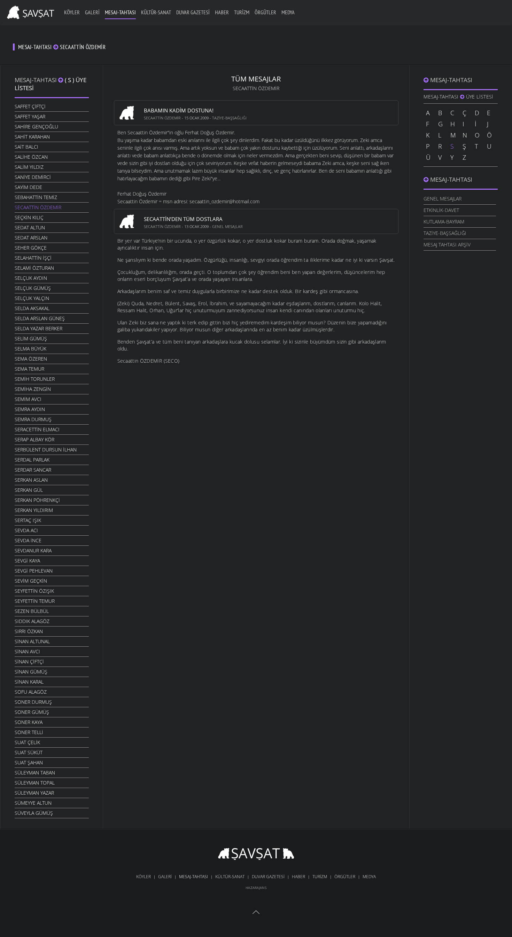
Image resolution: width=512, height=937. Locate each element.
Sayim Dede (28, 187)
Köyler (72, 12)
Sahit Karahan (32, 136)
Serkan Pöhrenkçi (37, 500)
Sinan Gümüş (31, 671)
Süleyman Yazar (34, 792)
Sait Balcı (26, 146)
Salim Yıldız (29, 167)
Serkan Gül (29, 490)
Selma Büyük (30, 348)
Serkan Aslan (31, 480)
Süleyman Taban (35, 772)
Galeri (92, 12)
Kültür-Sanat (156, 12)
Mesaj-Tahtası (120, 12)
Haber (222, 12)
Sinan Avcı (27, 651)
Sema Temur (29, 368)
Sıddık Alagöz (32, 621)
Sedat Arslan (31, 237)
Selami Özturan (34, 268)
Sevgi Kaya (27, 560)
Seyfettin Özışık (34, 591)
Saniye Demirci (33, 177)
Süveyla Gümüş (34, 813)
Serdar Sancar (33, 469)
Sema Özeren (31, 358)
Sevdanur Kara (33, 550)
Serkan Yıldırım (34, 510)
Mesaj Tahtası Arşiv (447, 244)
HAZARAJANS (256, 887)
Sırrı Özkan (29, 631)
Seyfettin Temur (35, 601)
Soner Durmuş (33, 702)
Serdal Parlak (32, 459)
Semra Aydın (30, 409)
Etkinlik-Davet (441, 210)
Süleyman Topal (35, 782)
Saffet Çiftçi (30, 106)
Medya (288, 12)
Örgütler (265, 12)
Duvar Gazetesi (193, 12)
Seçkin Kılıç (29, 217)
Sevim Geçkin (31, 580)
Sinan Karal (29, 681)
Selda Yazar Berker (38, 328)
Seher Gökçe (31, 247)
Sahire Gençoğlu (36, 126)
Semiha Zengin (33, 389)
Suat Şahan (29, 762)
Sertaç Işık (28, 520)
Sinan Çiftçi (29, 661)
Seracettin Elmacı (37, 429)
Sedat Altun (30, 227)
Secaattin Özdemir (38, 207)
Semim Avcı (28, 399)
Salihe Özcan (31, 156)
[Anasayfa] (29, 11)
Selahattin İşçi (33, 257)
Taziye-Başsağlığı (229, 117)
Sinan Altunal (32, 641)
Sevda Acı (26, 530)
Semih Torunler (35, 379)
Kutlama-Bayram (444, 221)
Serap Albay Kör (34, 439)
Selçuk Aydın (31, 278)
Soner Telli (29, 732)
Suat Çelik (27, 742)
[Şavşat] (256, 855)
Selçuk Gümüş (33, 288)
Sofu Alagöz (31, 691)
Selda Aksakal (32, 308)
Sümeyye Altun (33, 803)
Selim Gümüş (31, 338)
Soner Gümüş (32, 712)
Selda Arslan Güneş (40, 318)
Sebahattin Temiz (36, 197)
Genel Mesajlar (227, 226)
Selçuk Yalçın (32, 298)
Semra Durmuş (33, 419)
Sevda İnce (28, 540)
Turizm (241, 12)
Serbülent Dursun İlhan (46, 449)
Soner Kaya (28, 722)
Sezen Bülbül (32, 611)
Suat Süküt (28, 752)
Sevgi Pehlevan (34, 570)
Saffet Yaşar (30, 116)
